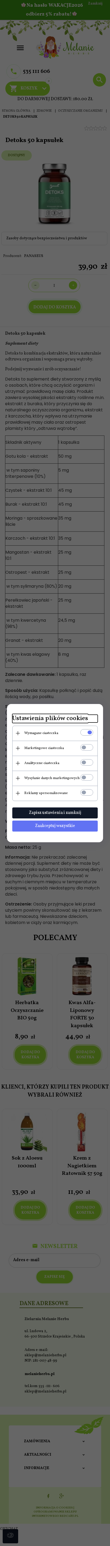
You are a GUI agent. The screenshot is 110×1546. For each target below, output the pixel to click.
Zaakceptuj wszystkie (55, 826)
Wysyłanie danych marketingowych (52, 778)
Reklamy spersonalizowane (46, 793)
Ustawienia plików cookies (50, 718)
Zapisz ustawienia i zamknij (55, 813)
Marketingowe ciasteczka (44, 748)
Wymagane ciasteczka (41, 733)
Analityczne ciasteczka (41, 763)
